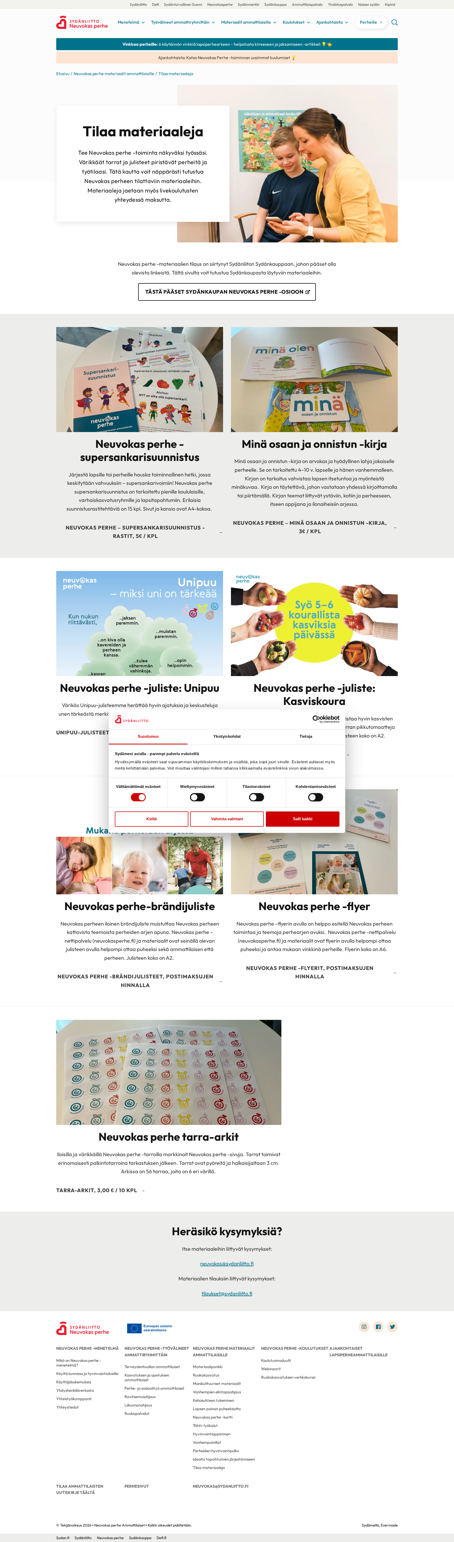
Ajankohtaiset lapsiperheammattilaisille (358, 1351)
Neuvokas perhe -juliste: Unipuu (139, 688)
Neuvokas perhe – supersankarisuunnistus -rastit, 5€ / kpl (135, 531)
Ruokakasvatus (206, 1375)
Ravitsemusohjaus (140, 1396)
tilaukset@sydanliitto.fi (227, 1293)
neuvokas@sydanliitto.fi (227, 1263)
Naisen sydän (369, 4)
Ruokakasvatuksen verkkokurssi (288, 1377)
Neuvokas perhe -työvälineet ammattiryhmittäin (157, 1351)
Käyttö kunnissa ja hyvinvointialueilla (87, 1373)
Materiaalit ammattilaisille (246, 22)
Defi (155, 4)
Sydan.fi (62, 1537)
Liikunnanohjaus (138, 1405)
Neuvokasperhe (220, 4)
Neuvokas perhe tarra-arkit (169, 1137)
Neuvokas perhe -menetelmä (87, 1348)
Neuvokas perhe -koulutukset (294, 1348)
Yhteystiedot (67, 1407)
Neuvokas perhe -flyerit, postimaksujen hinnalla (310, 972)
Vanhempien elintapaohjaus (217, 1391)
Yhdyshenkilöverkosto (75, 1390)
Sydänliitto (138, 4)
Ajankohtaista (329, 22)
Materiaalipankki (207, 1366)
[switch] (197, 797)
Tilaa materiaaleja (209, 1467)
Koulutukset (294, 22)
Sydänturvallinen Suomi (183, 4)
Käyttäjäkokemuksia (73, 1381)
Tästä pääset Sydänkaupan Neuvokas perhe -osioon (224, 291)
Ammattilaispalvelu (307, 4)
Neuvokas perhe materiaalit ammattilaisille (114, 73)
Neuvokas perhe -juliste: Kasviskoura (314, 694)
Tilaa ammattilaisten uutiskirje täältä (79, 1489)
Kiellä (151, 819)
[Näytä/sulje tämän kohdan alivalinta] (143, 22)
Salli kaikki (302, 819)
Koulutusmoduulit (276, 1360)
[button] (394, 24)
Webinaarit (271, 1368)
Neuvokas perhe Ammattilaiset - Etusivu (85, 22)
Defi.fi (161, 1537)
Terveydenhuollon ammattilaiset (152, 1366)
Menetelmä (128, 22)
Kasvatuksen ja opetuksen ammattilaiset (147, 1377)
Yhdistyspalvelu (340, 4)
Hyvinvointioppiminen (211, 1433)
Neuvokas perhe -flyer (314, 906)
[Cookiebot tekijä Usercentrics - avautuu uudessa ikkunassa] (316, 719)
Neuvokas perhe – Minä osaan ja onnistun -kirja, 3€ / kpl (310, 527)
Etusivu (62, 73)
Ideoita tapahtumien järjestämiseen (224, 1459)
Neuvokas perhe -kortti (213, 1417)
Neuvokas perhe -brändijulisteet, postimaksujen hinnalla (135, 980)
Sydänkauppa (275, 4)
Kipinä (390, 4)
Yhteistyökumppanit (74, 1398)
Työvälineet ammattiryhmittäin (180, 22)
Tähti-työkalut (205, 1425)
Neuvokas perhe (110, 1537)
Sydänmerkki (248, 4)
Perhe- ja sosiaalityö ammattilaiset (154, 1388)
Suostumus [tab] (148, 736)
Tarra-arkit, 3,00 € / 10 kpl (96, 1190)
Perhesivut (137, 1486)
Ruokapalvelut (137, 1413)
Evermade (389, 1525)
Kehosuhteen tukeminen (213, 1400)
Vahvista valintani (227, 819)
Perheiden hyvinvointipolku (216, 1450)
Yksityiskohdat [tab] (227, 736)
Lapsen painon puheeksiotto (217, 1408)
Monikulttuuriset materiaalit (217, 1383)
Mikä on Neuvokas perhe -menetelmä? (78, 1363)
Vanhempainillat (207, 1442)
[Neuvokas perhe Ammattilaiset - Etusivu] (82, 1328)
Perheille (368, 22)
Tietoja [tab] (306, 736)
